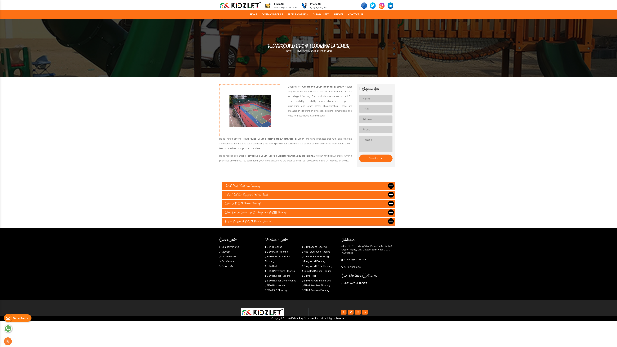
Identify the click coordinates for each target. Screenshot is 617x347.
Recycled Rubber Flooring (317, 271)
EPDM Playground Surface (317, 280)
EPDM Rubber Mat (276, 285)
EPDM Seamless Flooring (317, 285)
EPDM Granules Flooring (316, 290)
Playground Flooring (314, 261)
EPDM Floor (310, 276)
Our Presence (228, 256)
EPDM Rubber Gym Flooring (281, 280)
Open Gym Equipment (355, 283)
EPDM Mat (272, 266)
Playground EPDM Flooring (318, 266)
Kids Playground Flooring (317, 251)
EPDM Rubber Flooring (279, 276)
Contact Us (355, 14)
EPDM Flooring (297, 14)
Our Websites (228, 261)
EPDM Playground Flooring (281, 271)
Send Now (376, 158)
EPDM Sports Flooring (315, 247)
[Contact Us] (8, 341)
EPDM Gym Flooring (277, 251)
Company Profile (272, 14)
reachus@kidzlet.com (285, 7)
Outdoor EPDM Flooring (316, 256)
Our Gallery (321, 14)
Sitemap (339, 14)
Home (253, 14)
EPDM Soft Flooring (277, 290)
